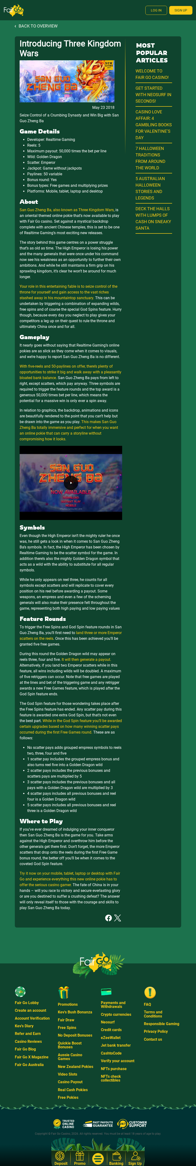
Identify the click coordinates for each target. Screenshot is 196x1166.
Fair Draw (66, 1020)
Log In (156, 10)
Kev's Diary (24, 1026)
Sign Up (180, 10)
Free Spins (67, 1027)
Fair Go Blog (25, 1049)
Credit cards (111, 1030)
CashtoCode (111, 1053)
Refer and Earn (28, 1033)
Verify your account (117, 1061)
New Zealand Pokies (75, 1066)
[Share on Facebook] (108, 917)
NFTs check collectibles (111, 1078)
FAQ (147, 1004)
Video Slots (67, 1074)
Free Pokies (68, 1097)
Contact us (153, 1039)
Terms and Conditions (153, 1014)
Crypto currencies (116, 1014)
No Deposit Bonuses (75, 1035)
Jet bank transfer (116, 1045)
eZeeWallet (110, 1037)
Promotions (68, 1004)
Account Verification (32, 1018)
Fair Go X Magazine (32, 1057)
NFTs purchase (114, 1069)
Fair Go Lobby (27, 1002)
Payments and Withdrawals (113, 1004)
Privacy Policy (156, 1031)
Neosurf (108, 1022)
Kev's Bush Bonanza (75, 1012)
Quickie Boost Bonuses (70, 1045)
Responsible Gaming (161, 1024)
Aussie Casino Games (70, 1057)
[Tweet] (117, 917)
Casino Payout (70, 1082)
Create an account (30, 1010)
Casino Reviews (28, 1041)
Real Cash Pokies (73, 1090)
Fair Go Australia (29, 1064)
